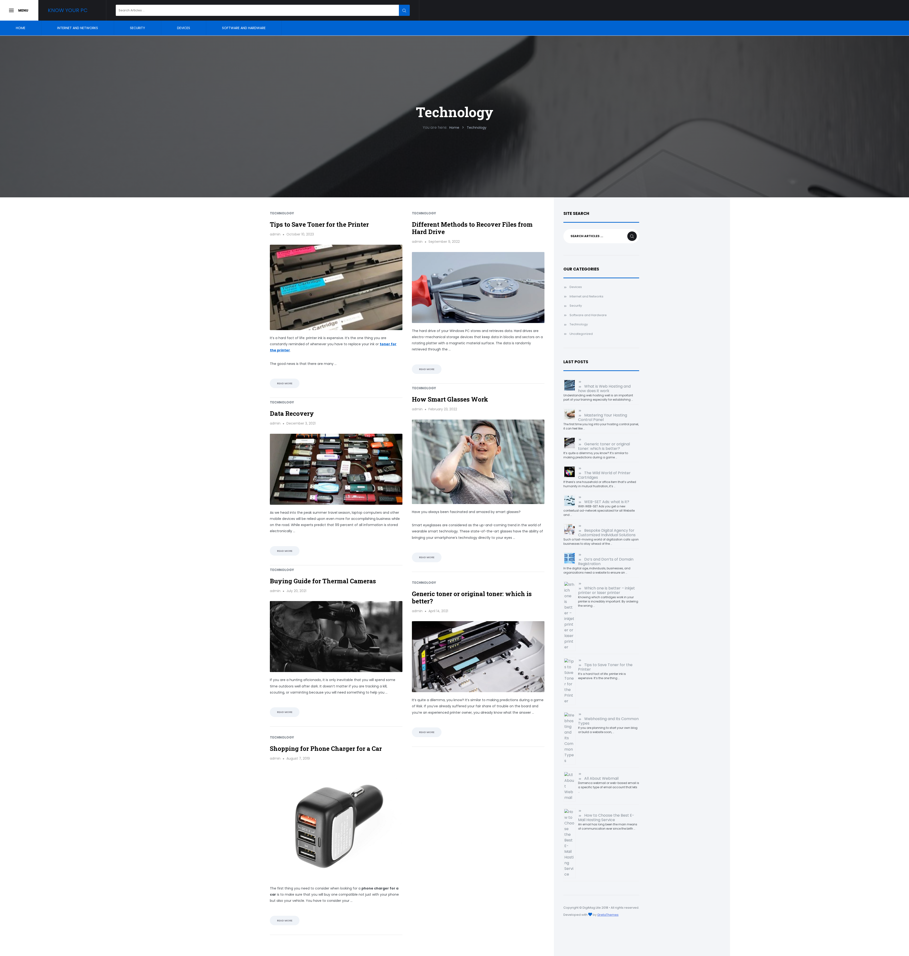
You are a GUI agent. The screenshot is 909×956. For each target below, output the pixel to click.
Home (20, 28)
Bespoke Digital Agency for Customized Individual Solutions (607, 533)
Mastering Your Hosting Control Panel (602, 417)
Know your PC (68, 10)
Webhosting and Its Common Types (608, 721)
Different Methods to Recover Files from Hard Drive (472, 228)
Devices (183, 28)
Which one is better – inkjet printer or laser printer (606, 590)
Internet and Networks (77, 28)
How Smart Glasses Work (450, 399)
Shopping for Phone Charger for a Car (326, 748)
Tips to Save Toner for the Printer (319, 224)
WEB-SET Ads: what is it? (606, 502)
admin (275, 234)
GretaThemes (608, 914)
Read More (284, 383)
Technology (282, 213)
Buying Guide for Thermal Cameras (323, 581)
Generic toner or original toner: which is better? (472, 597)
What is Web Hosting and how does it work (604, 389)
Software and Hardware (244, 28)
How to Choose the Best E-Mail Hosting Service (606, 818)
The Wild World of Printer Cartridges (604, 475)
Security (137, 28)
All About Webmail (601, 778)
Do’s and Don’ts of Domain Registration (605, 562)
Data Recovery (292, 413)
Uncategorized (581, 334)
